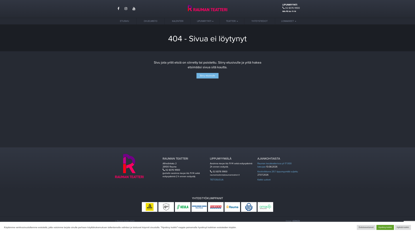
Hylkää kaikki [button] (403, 227)
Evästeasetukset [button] (366, 227)
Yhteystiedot (259, 21)
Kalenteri (177, 21)
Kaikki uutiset (264, 179)
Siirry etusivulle (207, 75)
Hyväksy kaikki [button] (385, 227)
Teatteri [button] (231, 21)
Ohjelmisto (150, 21)
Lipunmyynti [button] (204, 21)
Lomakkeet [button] (288, 21)
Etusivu (124, 21)
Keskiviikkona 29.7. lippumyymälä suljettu (277, 171)
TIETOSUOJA (216, 179)
